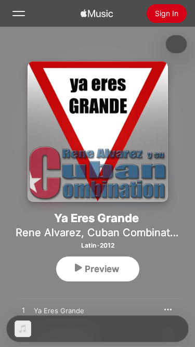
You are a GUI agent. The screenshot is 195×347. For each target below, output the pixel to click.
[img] (97, 13)
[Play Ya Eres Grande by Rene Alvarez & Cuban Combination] (23, 310)
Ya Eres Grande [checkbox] (59, 310)
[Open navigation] (18, 13)
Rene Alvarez (48, 232)
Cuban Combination (136, 232)
